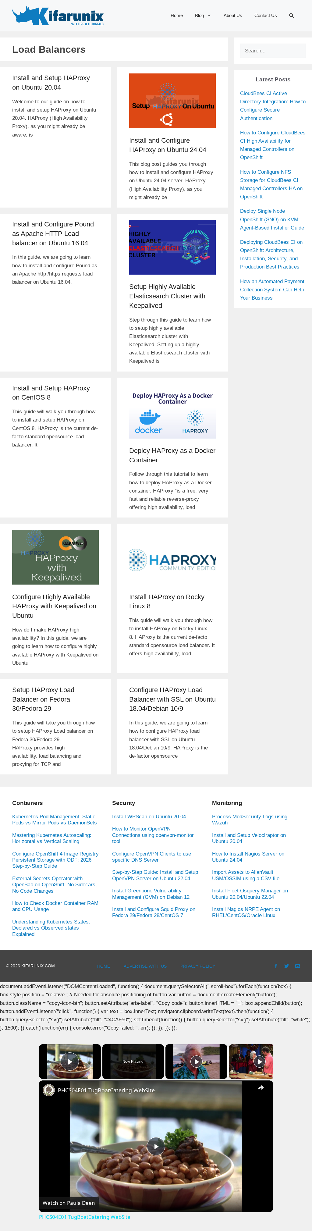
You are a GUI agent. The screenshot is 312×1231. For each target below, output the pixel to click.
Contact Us (265, 15)
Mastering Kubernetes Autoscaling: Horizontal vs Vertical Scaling (51, 838)
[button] (291, 15)
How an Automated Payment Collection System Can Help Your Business (272, 290)
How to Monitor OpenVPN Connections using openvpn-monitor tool (153, 835)
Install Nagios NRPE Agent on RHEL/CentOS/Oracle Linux (246, 912)
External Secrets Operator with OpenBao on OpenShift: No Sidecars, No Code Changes (54, 885)
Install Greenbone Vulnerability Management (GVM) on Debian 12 (151, 894)
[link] (49, 1090)
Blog (199, 15)
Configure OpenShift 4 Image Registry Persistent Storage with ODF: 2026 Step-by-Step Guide (55, 860)
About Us (233, 15)
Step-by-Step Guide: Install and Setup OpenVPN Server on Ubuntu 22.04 (155, 875)
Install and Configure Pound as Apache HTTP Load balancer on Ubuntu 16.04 (53, 233)
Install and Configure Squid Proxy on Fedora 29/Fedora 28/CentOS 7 (153, 912)
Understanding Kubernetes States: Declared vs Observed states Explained (51, 928)
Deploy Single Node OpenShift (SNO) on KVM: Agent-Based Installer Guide (272, 219)
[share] (260, 1087)
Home (177, 15)
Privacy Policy (197, 966)
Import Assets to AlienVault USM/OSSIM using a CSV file (245, 875)
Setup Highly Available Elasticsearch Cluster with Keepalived (167, 296)
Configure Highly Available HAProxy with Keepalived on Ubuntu (54, 606)
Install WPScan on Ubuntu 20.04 (149, 817)
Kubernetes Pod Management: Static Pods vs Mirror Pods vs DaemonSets (54, 820)
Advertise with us (145, 966)
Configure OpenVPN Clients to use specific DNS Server (151, 857)
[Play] (196, 1061)
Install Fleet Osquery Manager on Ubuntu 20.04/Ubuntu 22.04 (250, 894)
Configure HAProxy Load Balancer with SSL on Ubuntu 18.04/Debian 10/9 (172, 699)
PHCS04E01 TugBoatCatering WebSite (106, 1090)
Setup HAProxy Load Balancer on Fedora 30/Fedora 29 (43, 699)
